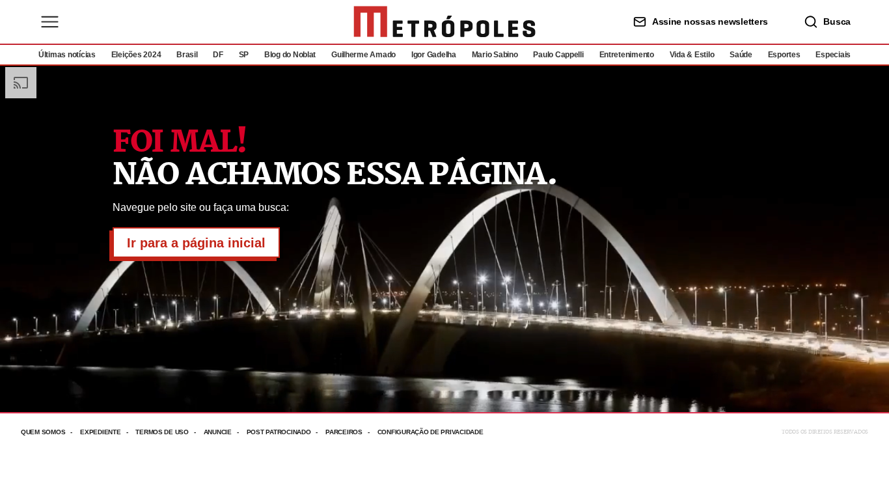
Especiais (833, 54)
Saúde (741, 54)
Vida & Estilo (692, 54)
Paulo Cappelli (558, 54)
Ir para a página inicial (196, 243)
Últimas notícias (67, 54)
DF (218, 54)
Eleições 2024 (136, 54)
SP (244, 54)
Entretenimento (626, 54)
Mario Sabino (495, 54)
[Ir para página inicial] (444, 22)
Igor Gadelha (433, 54)
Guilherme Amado (363, 54)
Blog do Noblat (290, 54)
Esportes (784, 54)
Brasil (186, 54)
